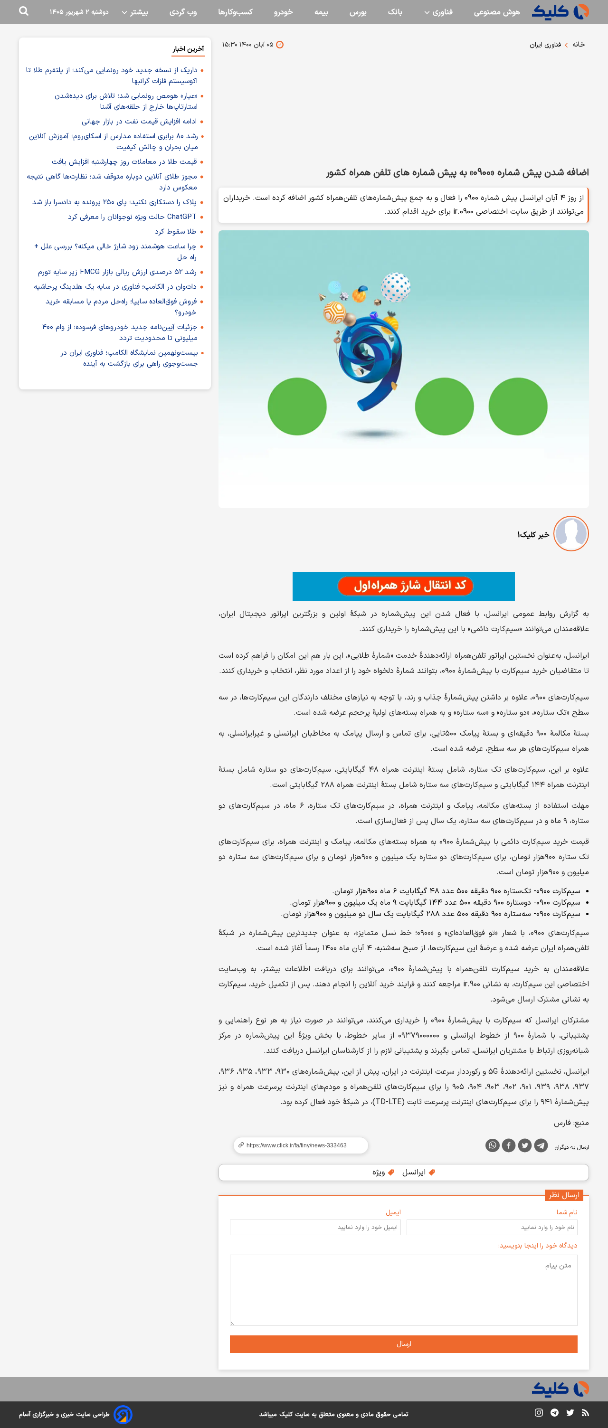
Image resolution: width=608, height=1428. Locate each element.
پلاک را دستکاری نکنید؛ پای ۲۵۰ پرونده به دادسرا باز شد (114, 202)
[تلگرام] (541, 1147)
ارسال (404, 1344)
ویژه (379, 1172)
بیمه (321, 12)
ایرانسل (415, 1172)
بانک (395, 12)
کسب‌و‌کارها (235, 12)
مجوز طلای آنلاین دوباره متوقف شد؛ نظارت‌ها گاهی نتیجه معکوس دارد (112, 182)
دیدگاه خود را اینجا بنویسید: (538, 1246)
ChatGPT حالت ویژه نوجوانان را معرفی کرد (132, 217)
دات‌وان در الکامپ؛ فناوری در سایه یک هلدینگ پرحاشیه (115, 287)
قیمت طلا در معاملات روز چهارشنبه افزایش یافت (124, 162)
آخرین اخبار (188, 49)
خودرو (283, 12)
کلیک (286, 1414)
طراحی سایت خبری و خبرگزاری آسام (64, 1414)
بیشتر (138, 12)
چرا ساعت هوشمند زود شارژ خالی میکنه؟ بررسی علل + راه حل (115, 252)
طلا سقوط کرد (176, 232)
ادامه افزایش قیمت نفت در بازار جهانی (139, 121)
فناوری (441, 12)
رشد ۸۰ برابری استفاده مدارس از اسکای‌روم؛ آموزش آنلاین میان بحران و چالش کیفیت (113, 142)
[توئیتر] (525, 1147)
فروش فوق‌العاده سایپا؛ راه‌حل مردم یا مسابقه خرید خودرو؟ (121, 307)
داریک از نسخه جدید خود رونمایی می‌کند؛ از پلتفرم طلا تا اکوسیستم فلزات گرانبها (112, 76)
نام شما (567, 1213)
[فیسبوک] (509, 1147)
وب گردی (183, 12)
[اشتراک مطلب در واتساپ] (492, 1145)
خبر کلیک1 (533, 535)
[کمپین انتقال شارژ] (403, 586)
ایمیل (393, 1213)
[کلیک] (560, 12)
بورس (358, 12)
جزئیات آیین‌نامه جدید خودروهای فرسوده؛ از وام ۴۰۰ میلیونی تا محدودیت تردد (120, 333)
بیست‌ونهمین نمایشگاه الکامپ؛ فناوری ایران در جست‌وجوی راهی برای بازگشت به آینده (129, 358)
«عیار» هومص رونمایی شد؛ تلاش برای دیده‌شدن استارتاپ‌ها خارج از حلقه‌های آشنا (126, 102)
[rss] (585, 1414)
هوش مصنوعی (497, 12)
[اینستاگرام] (539, 1414)
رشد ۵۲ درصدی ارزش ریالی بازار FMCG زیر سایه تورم (117, 272)
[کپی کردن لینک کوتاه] (296, 1145)
